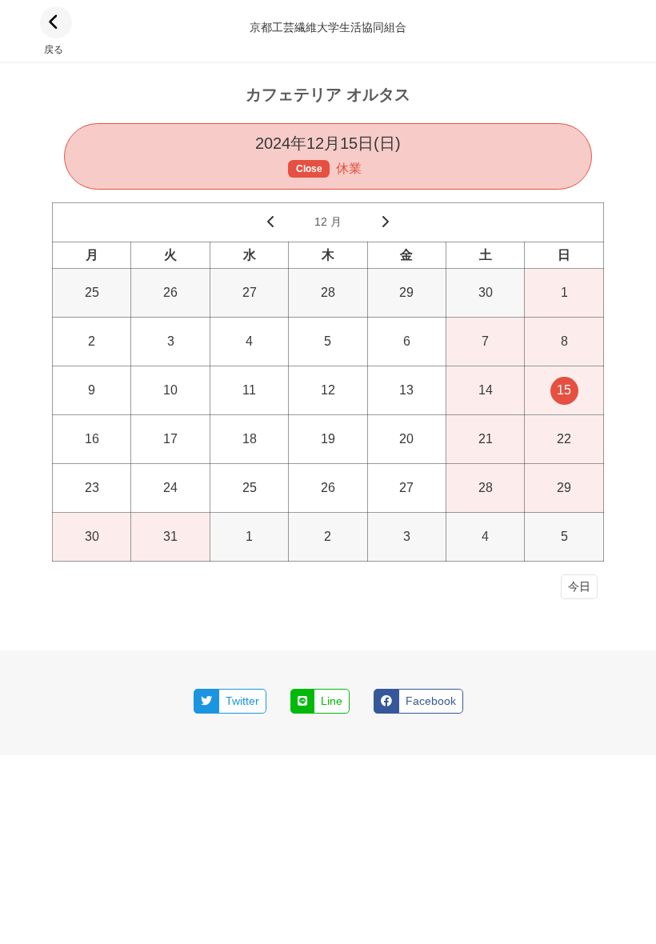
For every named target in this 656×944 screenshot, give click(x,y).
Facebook (431, 700)
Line (331, 700)
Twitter (242, 700)
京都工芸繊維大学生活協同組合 (328, 27)
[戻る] (56, 22)
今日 (579, 586)
